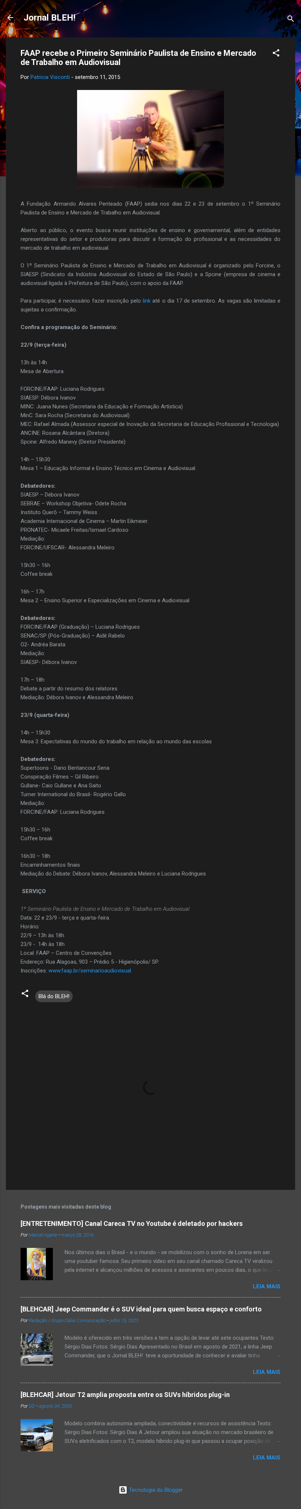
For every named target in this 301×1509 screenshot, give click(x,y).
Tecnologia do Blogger (155, 1490)
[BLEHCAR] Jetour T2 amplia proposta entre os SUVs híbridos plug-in (125, 1394)
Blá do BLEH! (54, 996)
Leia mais (266, 1286)
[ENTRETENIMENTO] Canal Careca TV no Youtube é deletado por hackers (132, 1223)
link (146, 300)
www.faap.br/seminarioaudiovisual (89, 970)
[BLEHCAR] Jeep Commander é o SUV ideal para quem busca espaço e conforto (141, 1309)
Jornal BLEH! (49, 17)
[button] (276, 54)
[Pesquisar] (290, 20)
